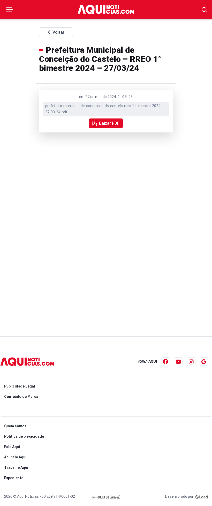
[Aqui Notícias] (106, 9)
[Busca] (204, 9)
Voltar (58, 32)
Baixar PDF (109, 123)
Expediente (13, 478)
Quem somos (15, 426)
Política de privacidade (24, 436)
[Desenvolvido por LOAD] (201, 496)
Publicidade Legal (19, 386)
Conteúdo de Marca (21, 397)
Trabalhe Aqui (16, 467)
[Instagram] (191, 362)
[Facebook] (165, 361)
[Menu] (9, 9)
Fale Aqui (12, 447)
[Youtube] (178, 361)
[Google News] (204, 362)
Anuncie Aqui (15, 457)
